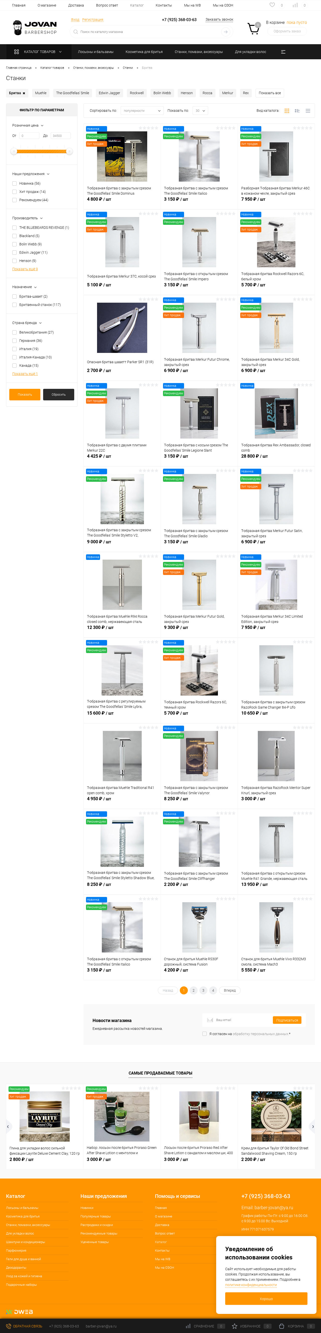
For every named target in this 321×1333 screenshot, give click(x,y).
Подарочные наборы (21, 1285)
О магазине (47, 5)
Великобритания (36, 332)
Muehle (40, 93)
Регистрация (92, 20)
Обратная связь (27, 1326)
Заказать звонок (219, 19)
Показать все (270, 93)
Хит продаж (32, 192)
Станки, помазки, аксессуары (28, 1225)
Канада (29, 365)
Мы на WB (192, 5)
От (14, 136)
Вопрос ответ (107, 5)
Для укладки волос (20, 1233)
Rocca (207, 93)
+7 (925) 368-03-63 (64, 1326)
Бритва (17, 93)
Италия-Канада (35, 357)
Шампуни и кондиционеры (25, 1242)
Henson (187, 93)
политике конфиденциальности (251, 1285)
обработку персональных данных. (261, 1034)
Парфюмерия (16, 1250)
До (45, 136)
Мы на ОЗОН (223, 5)
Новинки (87, 1208)
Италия (29, 349)
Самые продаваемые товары (160, 1073)
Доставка (76, 5)
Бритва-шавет (33, 296)
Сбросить (59, 394)
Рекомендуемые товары (99, 1233)
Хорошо (266, 1299)
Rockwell (137, 93)
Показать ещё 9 (25, 269)
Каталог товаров (40, 52)
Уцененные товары (95, 1242)
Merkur (227, 93)
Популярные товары (96, 1216)
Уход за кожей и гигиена (24, 1276)
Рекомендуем (33, 200)
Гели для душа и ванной (23, 1259)
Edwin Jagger (109, 93)
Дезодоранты (16, 1267)
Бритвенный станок (40, 305)
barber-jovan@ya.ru (274, 1207)
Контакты (164, 5)
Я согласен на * (249, 1034)
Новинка (30, 183)
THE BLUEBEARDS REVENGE (44, 228)
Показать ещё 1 (25, 374)
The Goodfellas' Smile (72, 93)
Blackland (29, 236)
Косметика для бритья (23, 1216)
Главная (19, 5)
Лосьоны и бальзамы (22, 1208)
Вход (75, 20)
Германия (30, 341)
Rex (246, 93)
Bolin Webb (162, 93)
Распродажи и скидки (97, 1225)
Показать (25, 394)
